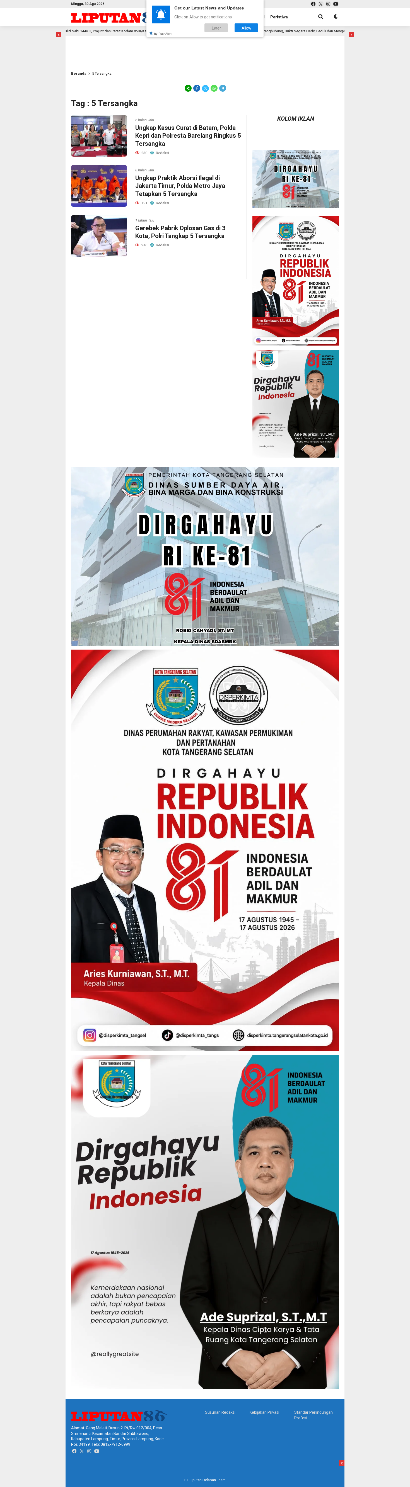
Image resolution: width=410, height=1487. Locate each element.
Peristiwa (279, 17)
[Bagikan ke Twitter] (205, 88)
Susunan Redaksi (220, 1412)
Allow (246, 27)
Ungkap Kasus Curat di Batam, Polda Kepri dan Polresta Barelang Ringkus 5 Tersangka (188, 135)
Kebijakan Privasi (264, 1412)
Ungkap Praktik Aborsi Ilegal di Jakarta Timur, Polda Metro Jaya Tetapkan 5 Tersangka (180, 185)
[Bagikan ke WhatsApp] (214, 88)
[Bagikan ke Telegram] (222, 88)
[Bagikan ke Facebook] (196, 88)
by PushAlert (163, 33)
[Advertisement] (89, 44)
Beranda (78, 73)
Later (216, 27)
